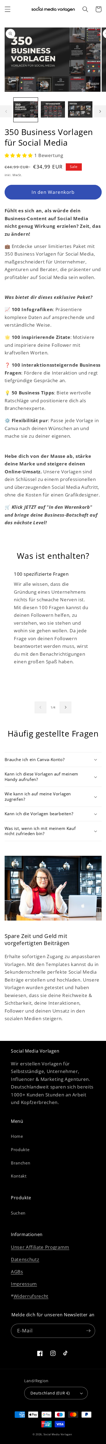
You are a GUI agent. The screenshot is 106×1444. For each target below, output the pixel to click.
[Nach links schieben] (6, 111)
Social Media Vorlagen (57, 1434)
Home (17, 1136)
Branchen (20, 1163)
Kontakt (19, 1176)
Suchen (18, 1213)
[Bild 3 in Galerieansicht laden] (80, 110)
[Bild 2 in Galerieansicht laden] (53, 110)
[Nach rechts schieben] (100, 111)
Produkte (20, 1149)
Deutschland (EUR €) (50, 1393)
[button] (7, 9)
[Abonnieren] (88, 1331)
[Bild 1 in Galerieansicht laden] (26, 110)
